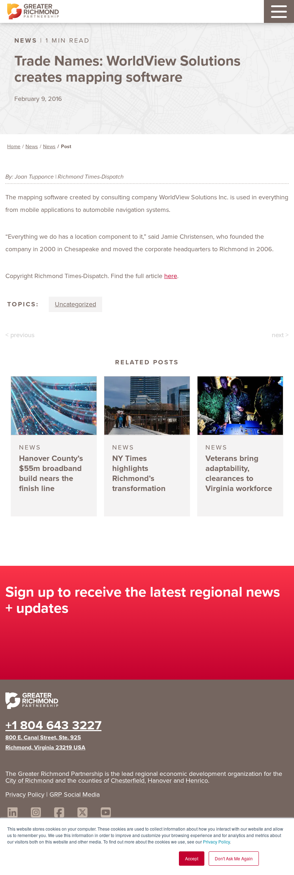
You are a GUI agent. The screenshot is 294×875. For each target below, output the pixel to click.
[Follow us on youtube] (106, 813)
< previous (19, 335)
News (31, 146)
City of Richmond (29, 780)
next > (280, 335)
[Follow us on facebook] (59, 813)
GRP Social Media (74, 794)
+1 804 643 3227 (53, 725)
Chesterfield (127, 780)
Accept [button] (191, 858)
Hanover (160, 780)
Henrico (197, 780)
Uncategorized (75, 304)
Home (13, 146)
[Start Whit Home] (147, 702)
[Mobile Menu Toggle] (279, 11)
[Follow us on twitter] (82, 813)
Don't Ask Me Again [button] (234, 858)
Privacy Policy (216, 841)
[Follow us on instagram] (36, 813)
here (170, 276)
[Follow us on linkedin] (12, 813)
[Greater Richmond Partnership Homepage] (33, 12)
